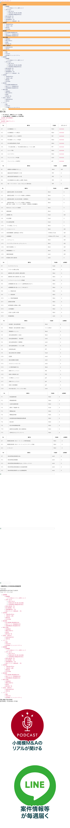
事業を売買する (8, 40)
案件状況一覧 (8, 43)
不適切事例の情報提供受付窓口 (15, 14)
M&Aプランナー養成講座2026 (11, 34)
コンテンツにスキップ (5, 0)
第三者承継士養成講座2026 (11, 32)
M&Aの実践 (5, 37)
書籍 (6, 52)
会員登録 (5, 22)
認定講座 (5, 30)
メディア (5, 50)
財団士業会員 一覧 (9, 16)
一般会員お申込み (9, 24)
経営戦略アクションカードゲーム (12, 55)
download (61, 129)
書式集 (6, 42)
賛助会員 (7, 27)
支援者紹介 (7, 39)
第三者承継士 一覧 (9, 17)
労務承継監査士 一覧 (9, 19)
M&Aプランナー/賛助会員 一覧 (12, 21)
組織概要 (5, 4)
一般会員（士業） (9, 25)
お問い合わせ (8, 9)
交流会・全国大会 (6, 45)
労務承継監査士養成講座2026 (11, 35)
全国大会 (7, 48)
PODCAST (7, 53)
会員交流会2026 (9, 47)
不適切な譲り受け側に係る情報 (15, 12)
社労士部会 (7, 29)
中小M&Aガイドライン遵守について (16, 8)
